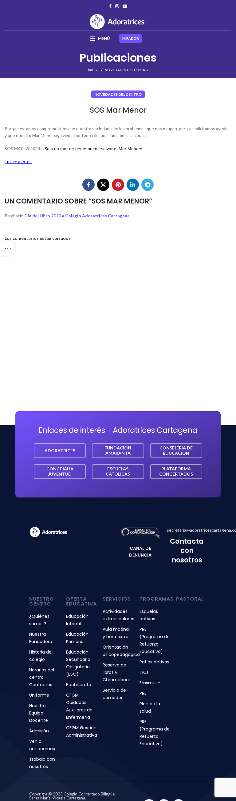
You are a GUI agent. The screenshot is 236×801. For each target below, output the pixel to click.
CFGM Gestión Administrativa (81, 731)
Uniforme (39, 695)
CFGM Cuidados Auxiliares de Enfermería (79, 706)
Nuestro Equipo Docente (38, 712)
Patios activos (154, 662)
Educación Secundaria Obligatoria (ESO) (78, 663)
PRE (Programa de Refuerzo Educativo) (155, 640)
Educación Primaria (77, 638)
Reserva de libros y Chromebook (117, 672)
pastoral (190, 598)
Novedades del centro (126, 70)
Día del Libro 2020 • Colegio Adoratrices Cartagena (77, 215)
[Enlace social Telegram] (147, 185)
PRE (143, 693)
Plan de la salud (150, 707)
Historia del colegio (41, 655)
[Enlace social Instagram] (117, 6)
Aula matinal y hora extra (116, 633)
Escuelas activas (149, 615)
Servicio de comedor (114, 694)
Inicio (93, 70)
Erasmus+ (150, 683)
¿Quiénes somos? (39, 620)
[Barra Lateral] (7, 248)
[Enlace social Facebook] (110, 6)
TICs (144, 672)
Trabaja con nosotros (42, 763)
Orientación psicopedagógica (118, 651)
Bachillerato (78, 685)
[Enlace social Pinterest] (118, 185)
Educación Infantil (77, 620)
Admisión (39, 731)
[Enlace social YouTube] (125, 6)
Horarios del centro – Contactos (41, 677)
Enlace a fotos (18, 161)
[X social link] (103, 185)
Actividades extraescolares (118, 615)
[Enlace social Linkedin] (133, 185)
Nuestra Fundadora (40, 638)
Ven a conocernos (42, 745)
